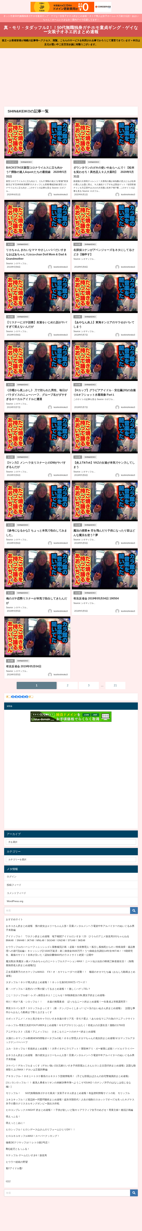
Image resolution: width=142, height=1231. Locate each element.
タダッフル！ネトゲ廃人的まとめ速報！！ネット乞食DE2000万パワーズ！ (46, 982)
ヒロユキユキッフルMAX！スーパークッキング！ (33, 1136)
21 (115, 685)
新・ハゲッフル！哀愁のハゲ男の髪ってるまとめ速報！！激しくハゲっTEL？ (48, 989)
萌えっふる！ (13, 1116)
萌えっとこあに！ (15, 1123)
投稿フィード (14, 885)
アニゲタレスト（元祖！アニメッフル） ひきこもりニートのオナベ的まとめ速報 (51, 1031)
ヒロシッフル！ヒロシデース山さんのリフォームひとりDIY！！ (40, 1129)
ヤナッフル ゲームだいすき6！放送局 (26, 1155)
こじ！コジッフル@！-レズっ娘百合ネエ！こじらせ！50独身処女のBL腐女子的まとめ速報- (55, 995)
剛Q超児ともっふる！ (18, 1149)
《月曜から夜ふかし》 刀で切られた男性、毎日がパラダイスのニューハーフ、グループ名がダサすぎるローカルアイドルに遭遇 (37, 394)
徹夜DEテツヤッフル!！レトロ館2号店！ (28, 1142)
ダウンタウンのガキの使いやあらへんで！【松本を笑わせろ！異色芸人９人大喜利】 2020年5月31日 (103, 172)
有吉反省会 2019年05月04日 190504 (96, 598)
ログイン (11, 876)
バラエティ (12, 162)
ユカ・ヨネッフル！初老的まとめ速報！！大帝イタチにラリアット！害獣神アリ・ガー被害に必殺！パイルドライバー (70, 1048)
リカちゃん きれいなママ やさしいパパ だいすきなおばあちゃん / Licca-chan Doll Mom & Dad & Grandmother (36, 254)
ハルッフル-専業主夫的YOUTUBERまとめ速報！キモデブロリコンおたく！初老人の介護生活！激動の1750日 (65, 1025)
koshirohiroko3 (61, 195)
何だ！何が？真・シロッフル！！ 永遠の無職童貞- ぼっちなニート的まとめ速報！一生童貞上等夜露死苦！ (67, 1001)
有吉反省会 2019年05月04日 (23, 666)
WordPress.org (15, 901)
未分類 (10, 244)
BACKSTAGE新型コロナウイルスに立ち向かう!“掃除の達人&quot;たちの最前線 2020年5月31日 (36, 172)
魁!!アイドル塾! (14, 1168)
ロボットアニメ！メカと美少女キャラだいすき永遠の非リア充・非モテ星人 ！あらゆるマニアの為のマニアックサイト (70, 1018)
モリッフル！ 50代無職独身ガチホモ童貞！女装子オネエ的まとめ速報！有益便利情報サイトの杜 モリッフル (68, 1093)
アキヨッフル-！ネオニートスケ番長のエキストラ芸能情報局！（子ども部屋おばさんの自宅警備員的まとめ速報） (68, 1076)
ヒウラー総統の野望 (17, 1162)
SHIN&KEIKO (26, 162)
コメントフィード (16, 893)
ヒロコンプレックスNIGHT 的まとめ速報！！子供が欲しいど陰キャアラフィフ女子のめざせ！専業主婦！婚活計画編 (69, 1110)
